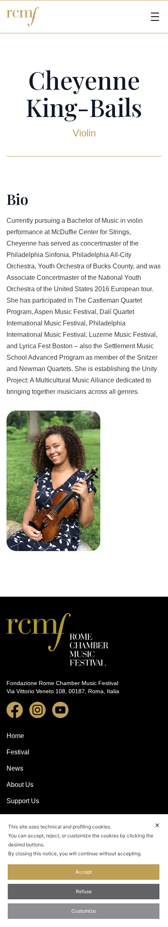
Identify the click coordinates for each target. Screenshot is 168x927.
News (15, 768)
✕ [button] (157, 825)
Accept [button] (83, 872)
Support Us (23, 800)
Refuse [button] (84, 891)
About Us (20, 784)
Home (15, 735)
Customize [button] (83, 911)
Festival (18, 752)
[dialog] (84, 870)
